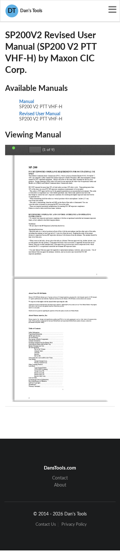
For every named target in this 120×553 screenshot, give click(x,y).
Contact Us (46, 524)
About (60, 485)
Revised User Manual (39, 114)
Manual (26, 102)
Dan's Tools (25, 11)
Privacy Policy (74, 524)
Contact (60, 478)
